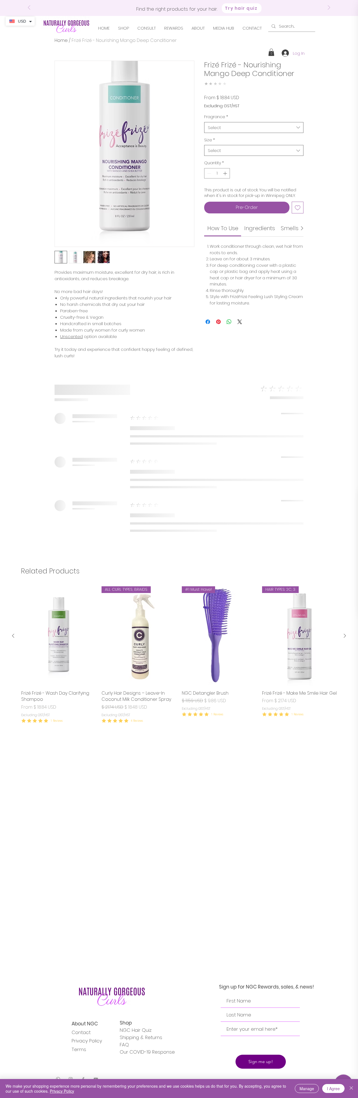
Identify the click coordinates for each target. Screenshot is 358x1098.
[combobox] (253, 127)
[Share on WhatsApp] (229, 321)
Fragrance (216, 117)
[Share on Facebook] (207, 321)
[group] (179, 655)
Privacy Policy (87, 1040)
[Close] (351, 1088)
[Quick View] (58, 636)
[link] (222, 228)
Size (209, 140)
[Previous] (29, 8)
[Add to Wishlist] (297, 207)
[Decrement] (208, 173)
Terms (79, 1049)
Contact (81, 1032)
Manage (307, 1088)
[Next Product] (344, 635)
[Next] (329, 8)
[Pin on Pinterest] (218, 321)
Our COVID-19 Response (147, 1052)
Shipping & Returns (141, 1037)
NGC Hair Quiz (136, 1030)
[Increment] (225, 173)
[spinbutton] (217, 173)
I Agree (333, 1088)
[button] (271, 52)
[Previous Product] (13, 635)
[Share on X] (239, 321)
